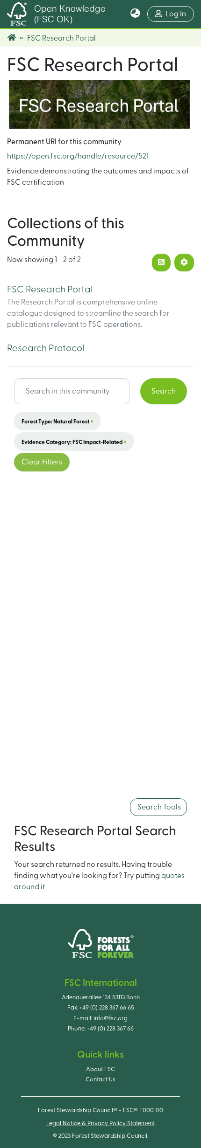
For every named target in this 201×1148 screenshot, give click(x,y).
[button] (135, 14)
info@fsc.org (110, 1018)
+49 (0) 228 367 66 (110, 1028)
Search (163, 391)
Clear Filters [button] (42, 462)
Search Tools (158, 807)
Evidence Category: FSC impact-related (74, 441)
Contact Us (100, 1079)
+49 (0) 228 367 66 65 (106, 1007)
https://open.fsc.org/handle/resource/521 (78, 156)
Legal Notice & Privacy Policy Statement (100, 1123)
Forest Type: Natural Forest (57, 421)
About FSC (100, 1069)
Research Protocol (45, 348)
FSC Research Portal (50, 289)
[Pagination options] (184, 262)
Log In (179, 14)
